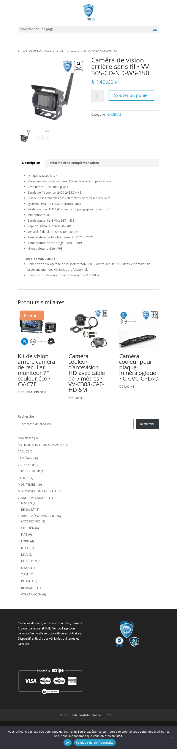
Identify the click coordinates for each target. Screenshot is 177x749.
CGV (109, 715)
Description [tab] (31, 163)
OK (68, 742)
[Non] (171, 737)
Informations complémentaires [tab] (74, 163)
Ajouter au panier (131, 95)
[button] (79, 64)
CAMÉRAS (35, 51)
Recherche (26, 416)
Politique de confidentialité (80, 715)
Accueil (22, 51)
